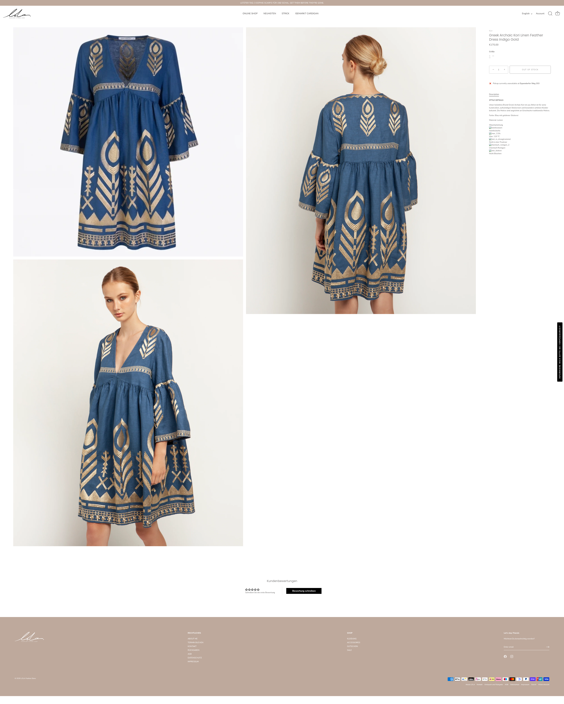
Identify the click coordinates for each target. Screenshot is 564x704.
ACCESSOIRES (353, 642)
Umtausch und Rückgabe (493, 684)
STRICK (285, 13)
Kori (490, 30)
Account (540, 13)
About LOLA (470, 684)
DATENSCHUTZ (195, 657)
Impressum (525, 684)
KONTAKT (192, 646)
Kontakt (479, 684)
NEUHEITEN (269, 13)
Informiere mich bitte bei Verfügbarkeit (560, 352)
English (526, 13)
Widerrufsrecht (543, 684)
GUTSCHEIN (352, 646)
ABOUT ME (193, 638)
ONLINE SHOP (250, 13)
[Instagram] (511, 656)
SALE (349, 650)
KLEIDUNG (351, 638)
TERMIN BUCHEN (195, 642)
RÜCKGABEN (193, 650)
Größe (492, 52)
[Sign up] (547, 646)
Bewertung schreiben (304, 591)
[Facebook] (505, 656)
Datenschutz (514, 684)
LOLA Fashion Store (28, 678)
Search (533, 684)
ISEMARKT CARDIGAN (306, 13)
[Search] (550, 13)
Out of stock (530, 69)
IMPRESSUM (193, 661)
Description (494, 94)
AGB (190, 654)
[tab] (495, 94)
